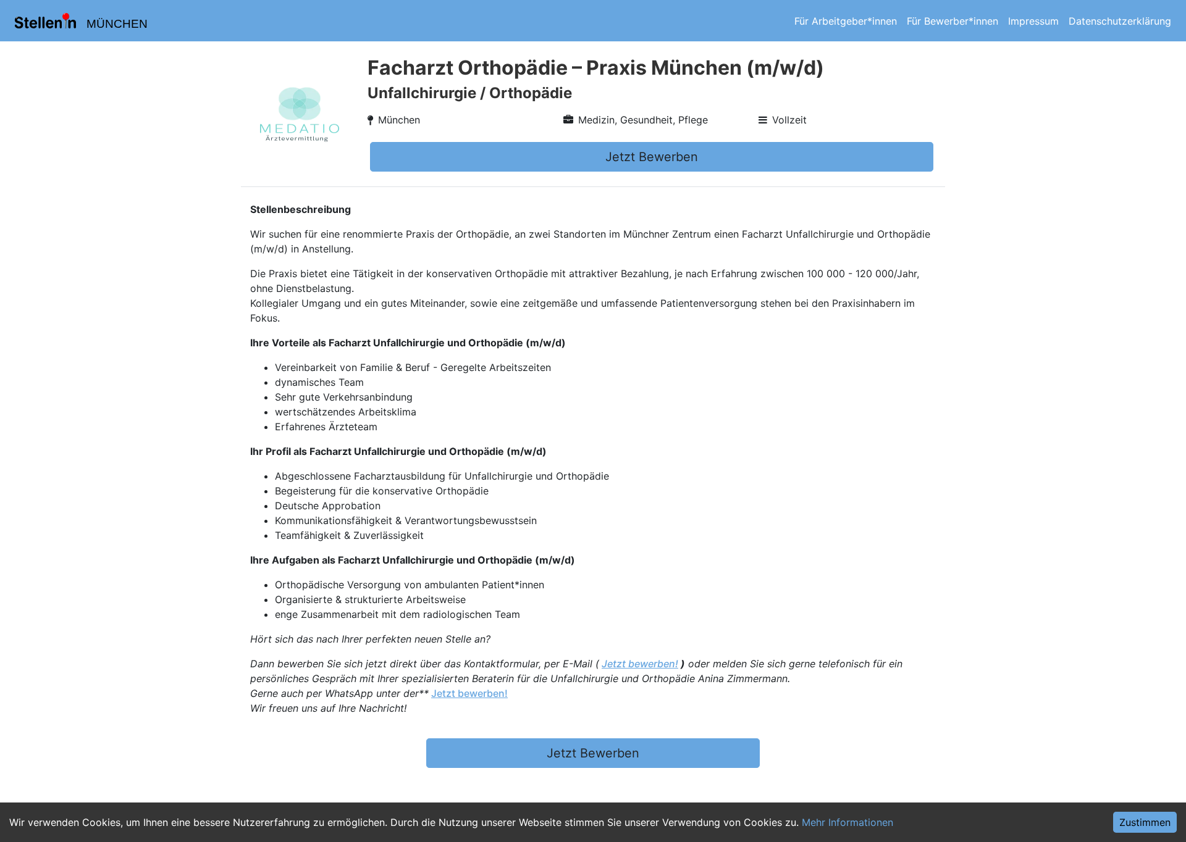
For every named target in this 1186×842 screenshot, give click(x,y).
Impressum (1033, 21)
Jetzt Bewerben (651, 156)
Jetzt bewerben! (640, 663)
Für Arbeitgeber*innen (845, 21)
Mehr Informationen (847, 822)
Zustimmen (1145, 822)
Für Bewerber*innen (952, 21)
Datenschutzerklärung (1120, 21)
